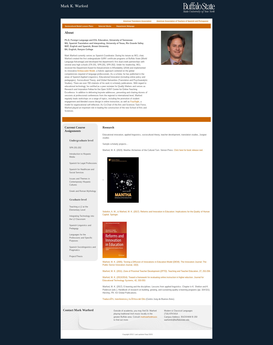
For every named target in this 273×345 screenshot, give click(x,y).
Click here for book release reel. (188, 150)
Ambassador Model (86, 71)
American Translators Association (137, 21)
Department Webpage (125, 26)
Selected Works (104, 26)
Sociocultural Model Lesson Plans (79, 26)
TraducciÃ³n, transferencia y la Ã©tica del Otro (124, 299)
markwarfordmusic (148, 317)
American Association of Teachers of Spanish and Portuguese (182, 21)
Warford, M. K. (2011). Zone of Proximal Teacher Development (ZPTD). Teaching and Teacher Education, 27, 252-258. (157, 271)
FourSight (134, 101)
